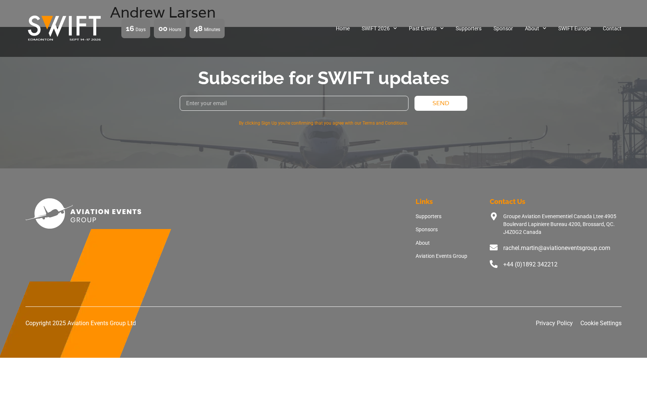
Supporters (469, 28)
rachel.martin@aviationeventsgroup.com (556, 247)
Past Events (423, 28)
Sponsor (503, 28)
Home (343, 28)
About (532, 28)
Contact (612, 28)
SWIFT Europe (574, 28)
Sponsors (427, 229)
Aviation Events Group (441, 256)
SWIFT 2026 (376, 28)
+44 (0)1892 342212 (530, 264)
